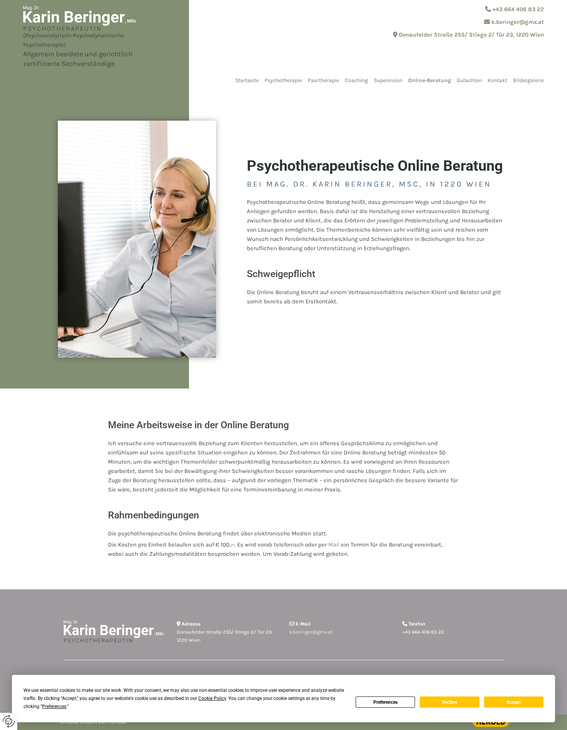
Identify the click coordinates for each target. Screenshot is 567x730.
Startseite (247, 80)
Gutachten (469, 80)
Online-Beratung (429, 80)
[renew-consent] (8, 721)
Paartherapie (323, 80)
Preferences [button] (54, 706)
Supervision (388, 80)
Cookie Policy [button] (212, 698)
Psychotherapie (283, 80)
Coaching (356, 80)
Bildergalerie (528, 80)
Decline (449, 702)
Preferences (385, 702)
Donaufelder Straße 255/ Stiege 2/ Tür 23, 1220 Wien (471, 34)
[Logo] (94, 18)
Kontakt (497, 80)
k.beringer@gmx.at (517, 22)
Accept (513, 702)
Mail (333, 544)
